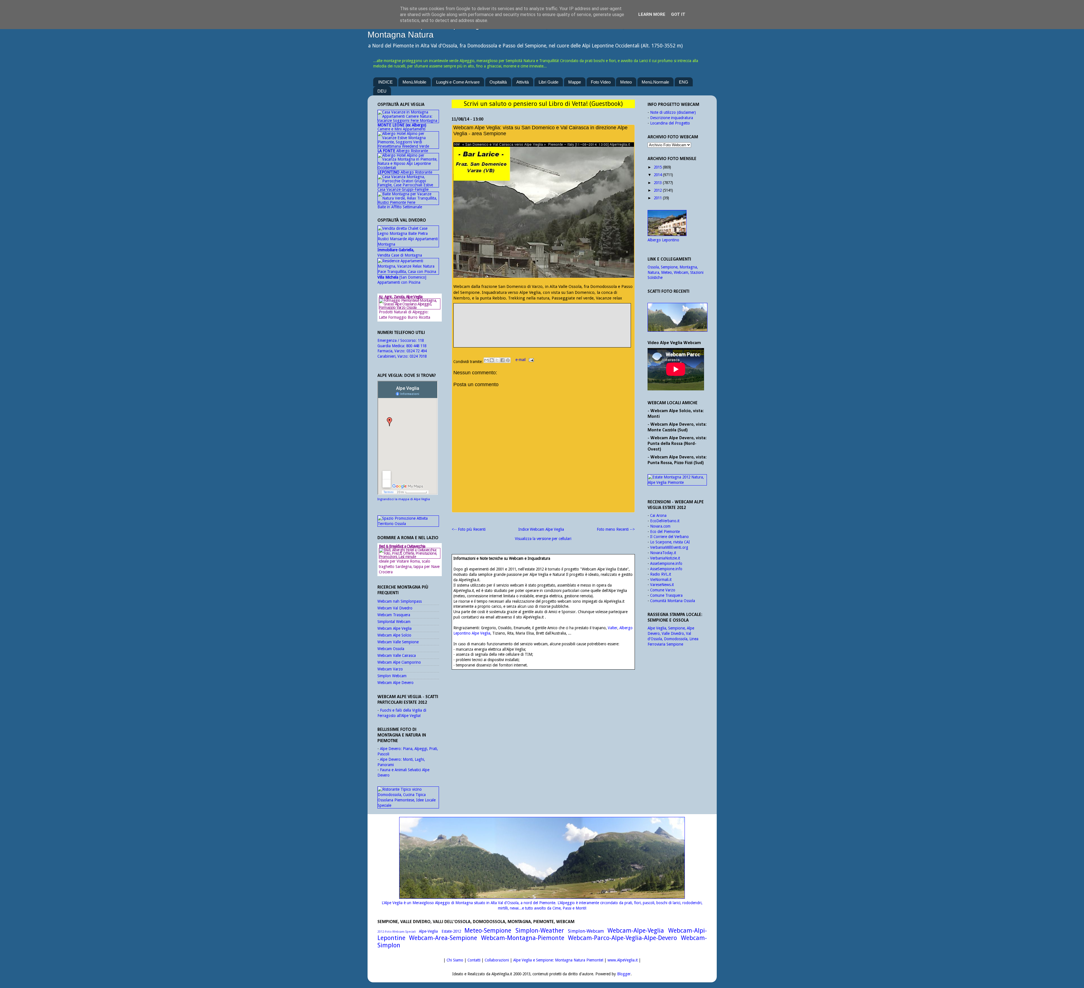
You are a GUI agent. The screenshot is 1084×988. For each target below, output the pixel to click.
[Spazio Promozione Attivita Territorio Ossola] (408, 523)
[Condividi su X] (497, 360)
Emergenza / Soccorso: (397, 340)
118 (421, 340)
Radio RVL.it (660, 574)
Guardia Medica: (391, 346)
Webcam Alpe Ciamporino (399, 662)
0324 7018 (418, 356)
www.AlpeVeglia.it (622, 960)
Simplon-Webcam (586, 931)
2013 (658, 182)
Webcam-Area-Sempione (443, 937)
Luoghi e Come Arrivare (458, 82)
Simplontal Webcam (393, 621)
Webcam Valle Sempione (398, 642)
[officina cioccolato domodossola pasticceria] (408, 805)
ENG (683, 82)
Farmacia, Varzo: (391, 351)
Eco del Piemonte (665, 531)
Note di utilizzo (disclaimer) (673, 112)
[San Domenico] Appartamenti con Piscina (401, 280)
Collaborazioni (497, 960)
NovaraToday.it (663, 552)
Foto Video (601, 82)
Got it (678, 14)
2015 (658, 167)
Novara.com (660, 526)
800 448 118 (416, 346)
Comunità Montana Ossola (672, 600)
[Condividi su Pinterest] (508, 360)
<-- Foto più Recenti (469, 529)
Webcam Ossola (390, 648)
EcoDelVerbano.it (664, 521)
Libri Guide (548, 82)
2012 (658, 190)
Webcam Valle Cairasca (396, 655)
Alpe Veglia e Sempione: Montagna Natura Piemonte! (558, 960)
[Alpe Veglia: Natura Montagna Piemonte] (677, 317)
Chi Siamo (455, 960)
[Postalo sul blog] (492, 360)
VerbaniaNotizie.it (665, 558)
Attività (522, 82)
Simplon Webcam (391, 676)
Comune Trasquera (666, 595)
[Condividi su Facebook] (502, 360)
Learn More (651, 14)
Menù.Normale (655, 82)
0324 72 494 (416, 351)
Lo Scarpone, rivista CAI (670, 542)
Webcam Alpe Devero (395, 682)
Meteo (626, 82)
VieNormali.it (661, 579)
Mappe (574, 82)
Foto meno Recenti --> (616, 529)
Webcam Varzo (390, 669)
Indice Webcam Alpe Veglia (541, 529)
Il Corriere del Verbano (669, 536)
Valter (612, 628)
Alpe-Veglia (428, 931)
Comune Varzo (662, 590)
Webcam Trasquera (393, 615)
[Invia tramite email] (486, 360)
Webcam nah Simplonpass (399, 601)
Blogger (624, 974)
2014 (658, 174)
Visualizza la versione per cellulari (543, 538)
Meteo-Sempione (487, 930)
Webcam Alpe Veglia (394, 628)
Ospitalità (498, 82)
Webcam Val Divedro (394, 608)
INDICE (385, 82)
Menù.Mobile (414, 82)
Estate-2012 (451, 931)
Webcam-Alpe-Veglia (635, 930)
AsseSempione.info (666, 563)
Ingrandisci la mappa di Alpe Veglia (403, 499)
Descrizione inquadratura (671, 117)
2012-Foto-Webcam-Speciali (396, 932)
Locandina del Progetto (670, 123)
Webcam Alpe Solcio (394, 635)
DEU (381, 91)
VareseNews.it (662, 584)
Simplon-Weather (539, 930)
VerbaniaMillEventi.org (669, 547)
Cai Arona (658, 515)
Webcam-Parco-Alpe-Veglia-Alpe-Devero (622, 937)
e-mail (521, 359)
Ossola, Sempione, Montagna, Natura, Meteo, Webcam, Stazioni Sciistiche (675, 272)
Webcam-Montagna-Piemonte (522, 937)
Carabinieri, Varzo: (393, 356)
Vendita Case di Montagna (399, 252)
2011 (658, 198)
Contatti (473, 960)
